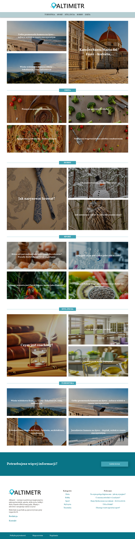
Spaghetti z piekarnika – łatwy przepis (36, 138)
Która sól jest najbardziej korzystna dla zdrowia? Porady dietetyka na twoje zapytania (37, 255)
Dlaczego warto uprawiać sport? (108, 508)
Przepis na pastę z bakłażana (37, 109)
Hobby (80, 15)
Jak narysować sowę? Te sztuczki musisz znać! (98, 215)
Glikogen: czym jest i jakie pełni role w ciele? (98, 255)
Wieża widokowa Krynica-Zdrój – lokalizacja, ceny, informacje (37, 68)
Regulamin (54, 535)
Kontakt (12, 520)
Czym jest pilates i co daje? (98, 329)
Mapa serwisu (37, 535)
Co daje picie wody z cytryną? (98, 361)
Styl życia (70, 15)
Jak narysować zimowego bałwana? (98, 183)
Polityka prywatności (18, 535)
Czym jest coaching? (37, 345)
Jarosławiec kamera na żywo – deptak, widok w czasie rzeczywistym (98, 432)
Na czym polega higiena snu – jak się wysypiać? (108, 494)
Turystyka (50, 15)
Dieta (87, 15)
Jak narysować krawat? (36, 199)
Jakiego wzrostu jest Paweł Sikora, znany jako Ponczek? (36, 285)
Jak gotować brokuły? (98, 109)
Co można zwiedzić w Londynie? (108, 498)
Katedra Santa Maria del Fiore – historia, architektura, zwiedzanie (98, 52)
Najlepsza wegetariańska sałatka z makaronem (98, 138)
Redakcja (13, 516)
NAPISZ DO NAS (114, 464)
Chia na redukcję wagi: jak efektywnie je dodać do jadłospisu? (98, 285)
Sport (60, 15)
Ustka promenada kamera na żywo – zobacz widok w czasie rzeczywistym (36, 36)
